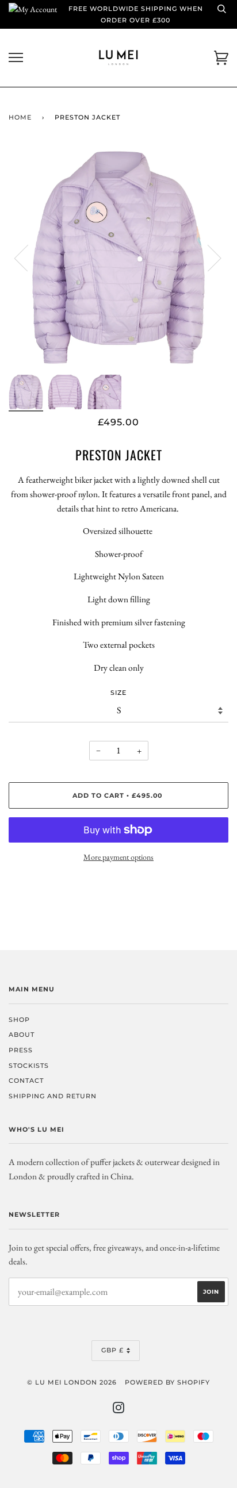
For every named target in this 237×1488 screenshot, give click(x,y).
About (22, 1035)
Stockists (29, 1066)
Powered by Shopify (167, 1382)
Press (21, 1050)
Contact (26, 1080)
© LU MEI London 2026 (72, 1382)
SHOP (19, 1020)
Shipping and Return (53, 1096)
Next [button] (207, 257)
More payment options (118, 857)
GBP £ (112, 1350)
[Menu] (16, 58)
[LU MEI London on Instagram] (119, 1410)
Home (20, 117)
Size (118, 693)
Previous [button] (28, 257)
